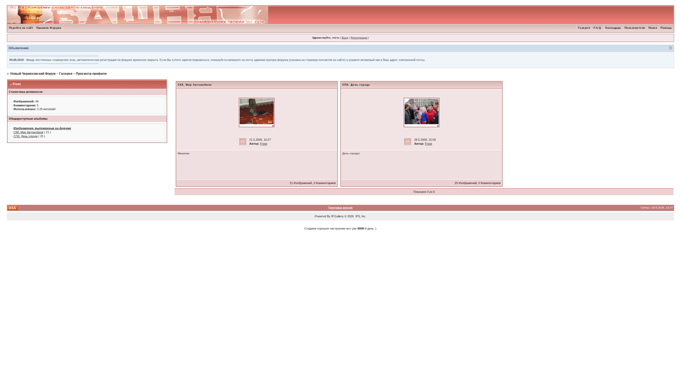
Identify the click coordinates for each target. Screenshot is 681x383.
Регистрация (359, 37)
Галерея (584, 27)
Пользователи (635, 27)
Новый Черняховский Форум (33, 74)
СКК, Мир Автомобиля (28, 132)
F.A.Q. (597, 27)
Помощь (666, 27)
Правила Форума (48, 27)
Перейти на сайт (21, 27)
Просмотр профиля (91, 74)
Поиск (653, 27)
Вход (345, 37)
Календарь (613, 27)
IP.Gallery (337, 216)
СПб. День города (26, 136)
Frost (17, 84)
